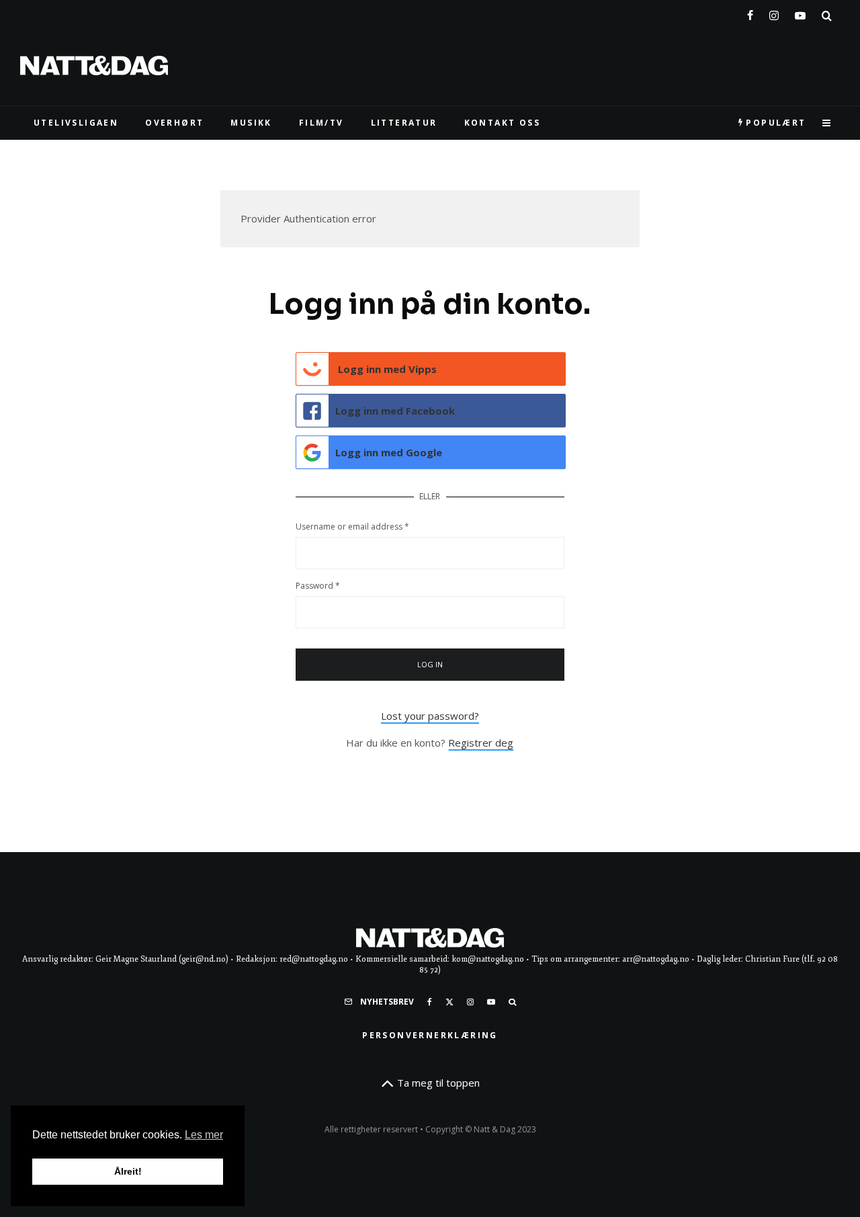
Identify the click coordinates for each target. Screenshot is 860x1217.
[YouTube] (800, 13)
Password (318, 585)
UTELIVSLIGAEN (76, 122)
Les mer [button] (204, 1134)
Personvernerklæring (430, 1035)
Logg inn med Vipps (386, 369)
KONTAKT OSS (502, 122)
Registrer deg (480, 742)
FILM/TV (321, 122)
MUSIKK (250, 122)
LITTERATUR (404, 122)
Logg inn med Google (388, 452)
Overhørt (174, 122)
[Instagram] (774, 13)
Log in (430, 664)
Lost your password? (430, 715)
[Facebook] (750, 13)
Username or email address (352, 526)
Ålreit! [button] (128, 1171)
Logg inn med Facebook (395, 410)
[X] (449, 1002)
